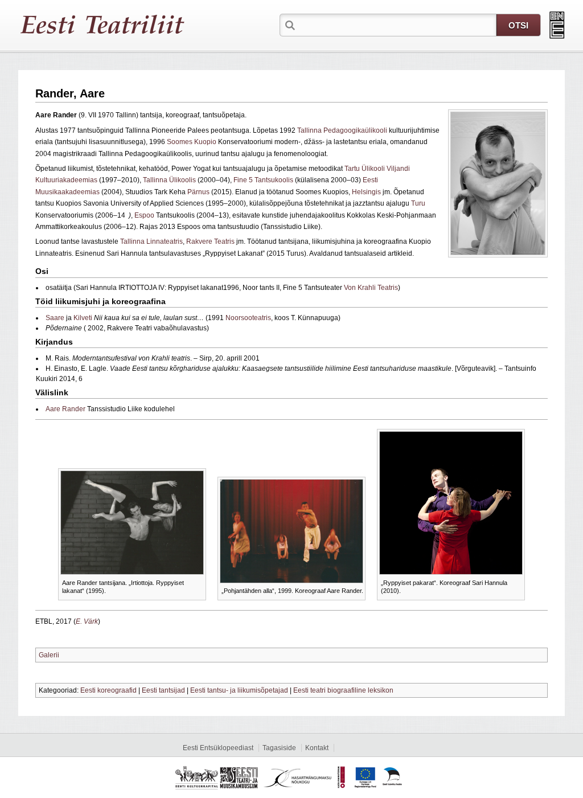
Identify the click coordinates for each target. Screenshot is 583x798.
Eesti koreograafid (108, 690)
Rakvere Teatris (210, 241)
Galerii (49, 655)
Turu (418, 203)
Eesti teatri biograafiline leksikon (343, 690)
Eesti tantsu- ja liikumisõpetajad (239, 690)
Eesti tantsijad (163, 690)
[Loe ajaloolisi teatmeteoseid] (557, 25)
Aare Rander (65, 409)
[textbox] (397, 24)
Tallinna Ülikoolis (169, 180)
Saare (55, 318)
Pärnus (198, 192)
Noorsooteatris (248, 318)
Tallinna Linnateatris (151, 241)
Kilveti (82, 318)
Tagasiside (279, 748)
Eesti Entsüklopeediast (218, 748)
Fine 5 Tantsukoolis (263, 180)
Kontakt (317, 748)
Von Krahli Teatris (371, 288)
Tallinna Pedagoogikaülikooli (342, 130)
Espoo (144, 215)
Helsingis (366, 192)
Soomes (179, 142)
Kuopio (205, 142)
